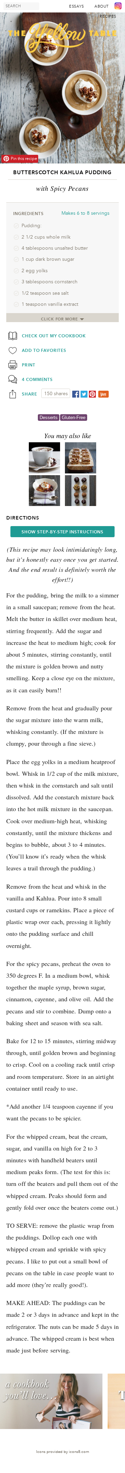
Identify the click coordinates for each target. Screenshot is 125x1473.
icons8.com (79, 1451)
